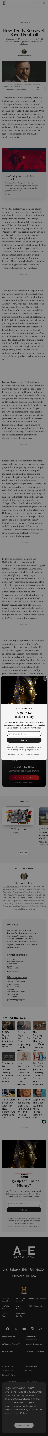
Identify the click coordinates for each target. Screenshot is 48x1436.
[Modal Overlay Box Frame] (24, 718)
